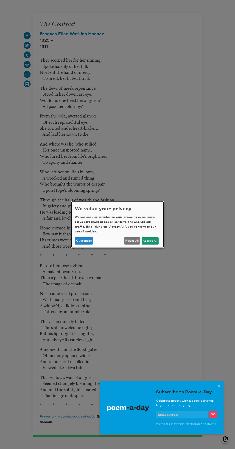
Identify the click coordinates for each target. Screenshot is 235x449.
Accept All (150, 240)
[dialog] (117, 224)
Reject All (132, 240)
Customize (84, 240)
